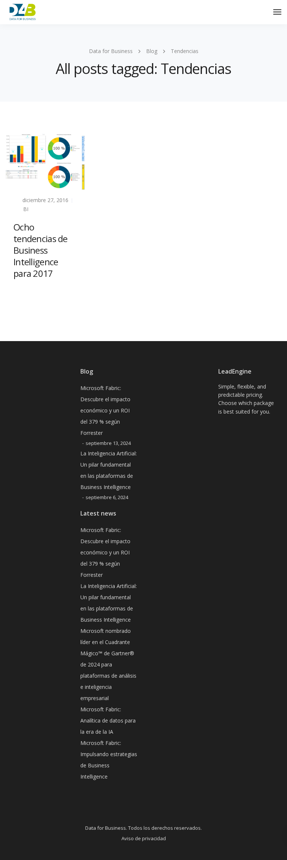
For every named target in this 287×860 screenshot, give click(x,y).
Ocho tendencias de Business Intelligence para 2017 (40, 250)
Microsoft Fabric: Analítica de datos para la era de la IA (108, 720)
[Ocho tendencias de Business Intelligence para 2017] (45, 161)
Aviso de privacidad (143, 838)
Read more (27, 291)
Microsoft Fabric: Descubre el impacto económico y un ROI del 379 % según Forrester (105, 410)
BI (25, 209)
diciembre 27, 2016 (45, 200)
